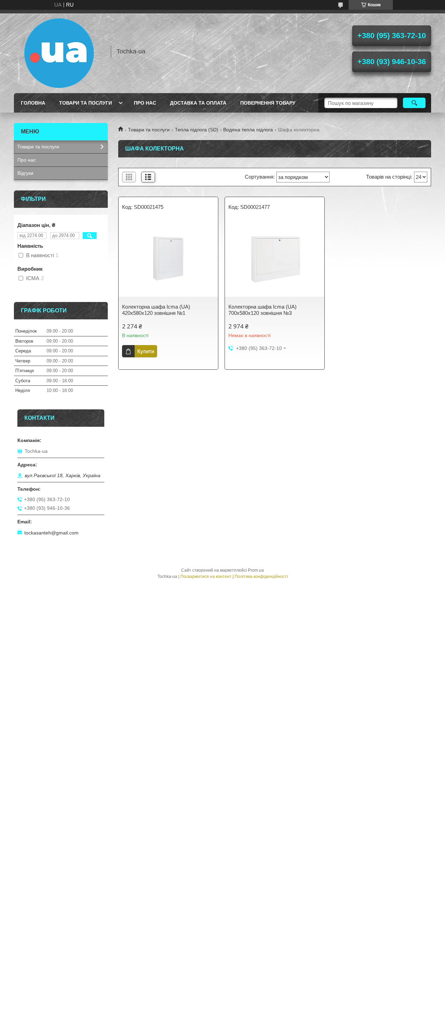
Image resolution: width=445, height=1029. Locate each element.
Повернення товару (268, 103)
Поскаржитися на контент (206, 576)
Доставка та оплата (198, 103)
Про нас (145, 103)
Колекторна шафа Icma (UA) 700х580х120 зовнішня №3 (262, 310)
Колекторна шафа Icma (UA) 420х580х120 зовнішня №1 (156, 310)
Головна (33, 103)
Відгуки (25, 173)
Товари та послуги (85, 103)
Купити (145, 351)
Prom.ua (256, 570)
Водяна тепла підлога (248, 129)
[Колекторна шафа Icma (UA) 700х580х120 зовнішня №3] (274, 258)
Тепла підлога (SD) (196, 129)
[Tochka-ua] (59, 51)
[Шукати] (414, 103)
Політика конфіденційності (261, 576)
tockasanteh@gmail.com (51, 533)
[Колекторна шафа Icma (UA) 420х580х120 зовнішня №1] (168, 258)
